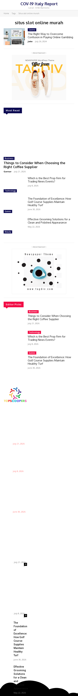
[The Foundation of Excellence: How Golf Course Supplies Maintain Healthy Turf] (14, 205)
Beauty (8, 232)
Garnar (7, 171)
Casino (32, 29)
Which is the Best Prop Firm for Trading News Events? (46, 179)
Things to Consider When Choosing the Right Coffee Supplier (34, 165)
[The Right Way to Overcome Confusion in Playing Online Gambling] (14, 36)
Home (6, 13)
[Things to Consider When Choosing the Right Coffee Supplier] (39, 135)
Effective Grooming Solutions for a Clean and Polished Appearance (49, 221)
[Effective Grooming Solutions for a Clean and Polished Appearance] (14, 226)
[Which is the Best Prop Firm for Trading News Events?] (14, 185)
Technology (10, 190)
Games (8, 211)
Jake (30, 41)
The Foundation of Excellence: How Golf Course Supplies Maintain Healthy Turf (49, 202)
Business (9, 158)
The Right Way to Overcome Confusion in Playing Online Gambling (50, 35)
